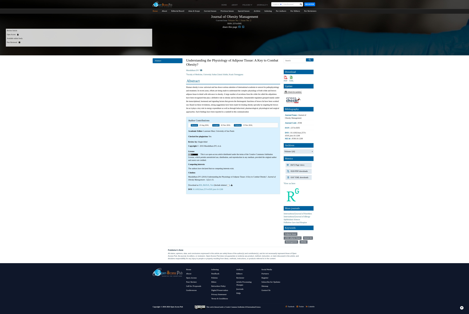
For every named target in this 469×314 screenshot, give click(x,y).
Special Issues (244, 11)
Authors (239, 269)
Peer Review (191, 282)
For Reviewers (310, 11)
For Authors (281, 11)
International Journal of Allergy (297, 216)
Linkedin (311, 307)
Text (212, 185)
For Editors (295, 11)
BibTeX (206, 185)
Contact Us (265, 290)
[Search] (310, 59)
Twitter (301, 307)
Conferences (191, 290)
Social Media (266, 269)
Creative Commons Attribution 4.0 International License (243, 307)
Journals (261, 5)
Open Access (191, 278)
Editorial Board (177, 11)
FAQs (238, 293)
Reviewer (240, 278)
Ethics (213, 282)
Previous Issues (227, 11)
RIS (200, 185)
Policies (246, 5)
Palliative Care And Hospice (295, 222)
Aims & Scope (194, 11)
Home (224, 5)
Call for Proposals (193, 286)
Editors (239, 273)
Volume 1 (289, 151)
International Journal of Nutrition (298, 213)
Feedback (215, 273)
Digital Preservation (219, 290)
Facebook (290, 307)
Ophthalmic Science (292, 219)
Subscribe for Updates (270, 282)
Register (309, 4)
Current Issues (210, 11)
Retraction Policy (218, 286)
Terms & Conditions (219, 298)
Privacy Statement (218, 294)
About (235, 5)
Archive (257, 11)
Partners (265, 273)
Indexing (268, 11)
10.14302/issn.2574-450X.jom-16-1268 (207, 189)
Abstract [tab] (158, 61)
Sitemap (264, 286)
